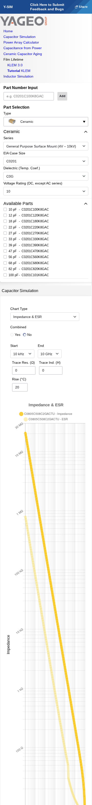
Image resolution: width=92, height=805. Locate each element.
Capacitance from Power (22, 48)
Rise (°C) (19, 379)
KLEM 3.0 (15, 65)
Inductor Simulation (18, 76)
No (29, 335)
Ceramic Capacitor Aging (22, 54)
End (41, 346)
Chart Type (18, 309)
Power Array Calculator (21, 42)
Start (14, 346)
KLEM (18, 71)
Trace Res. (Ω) (23, 362)
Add (62, 96)
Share (83, 7)
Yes (17, 335)
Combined (18, 327)
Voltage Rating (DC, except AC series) (32, 183)
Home (8, 31)
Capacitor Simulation (19, 37)
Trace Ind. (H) (50, 362)
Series (8, 138)
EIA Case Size (14, 153)
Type (7, 113)
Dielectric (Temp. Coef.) (21, 168)
